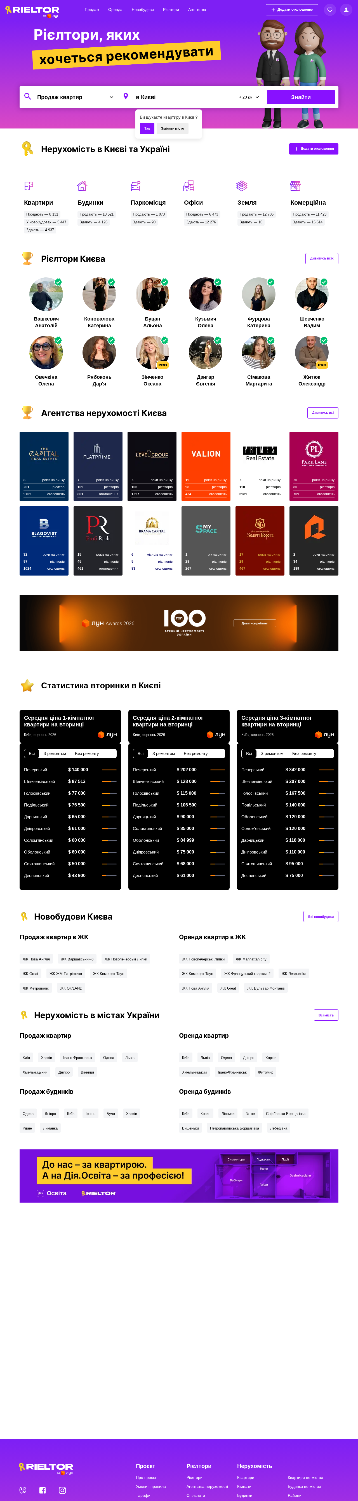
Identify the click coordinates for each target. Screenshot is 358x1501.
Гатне (250, 1114)
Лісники (228, 1114)
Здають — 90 (144, 222)
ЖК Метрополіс (36, 988)
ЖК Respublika (294, 974)
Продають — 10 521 (97, 214)
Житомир (265, 1072)
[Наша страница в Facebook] (43, 1490)
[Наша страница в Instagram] (62, 1490)
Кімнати (244, 1486)
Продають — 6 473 (202, 214)
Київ (26, 1058)
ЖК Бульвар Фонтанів (266, 988)
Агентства (197, 9)
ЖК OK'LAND (71, 988)
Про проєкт (146, 1477)
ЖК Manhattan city (251, 959)
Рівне (27, 1128)
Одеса (108, 1058)
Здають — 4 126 (93, 222)
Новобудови (143, 9)
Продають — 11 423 (309, 214)
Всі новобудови (321, 917)
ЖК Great (30, 974)
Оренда (115, 9)
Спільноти (196, 1495)
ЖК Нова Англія (36, 959)
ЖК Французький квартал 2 (247, 974)
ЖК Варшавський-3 (77, 959)
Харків (46, 1058)
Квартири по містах (305, 1477)
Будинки (244, 1495)
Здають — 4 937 (40, 230)
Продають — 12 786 (257, 214)
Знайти (301, 97)
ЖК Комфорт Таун (108, 974)
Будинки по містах (304, 1486)
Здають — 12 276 (201, 222)
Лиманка (50, 1128)
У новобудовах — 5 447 (46, 222)
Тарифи (143, 1495)
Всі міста (326, 1015)
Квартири (245, 1477)
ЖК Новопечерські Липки (126, 959)
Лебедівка (278, 1128)
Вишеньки (190, 1128)
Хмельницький (35, 1072)
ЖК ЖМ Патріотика (66, 974)
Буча (111, 1114)
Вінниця (87, 1072)
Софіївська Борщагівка (285, 1114)
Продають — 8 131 (42, 214)
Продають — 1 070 (149, 214)
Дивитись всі (323, 413)
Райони (295, 1495)
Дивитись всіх (322, 258)
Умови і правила (151, 1486)
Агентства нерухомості (207, 1486)
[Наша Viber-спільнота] (23, 1490)
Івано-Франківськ (77, 1058)
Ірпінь (90, 1114)
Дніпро (64, 1072)
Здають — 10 (251, 222)
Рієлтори (171, 9)
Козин (205, 1114)
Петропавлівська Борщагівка (234, 1128)
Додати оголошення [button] (295, 9)
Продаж (92, 9)
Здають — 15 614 (307, 222)
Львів (130, 1058)
